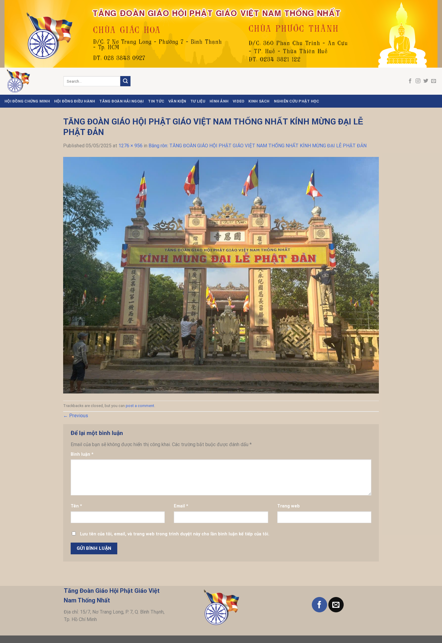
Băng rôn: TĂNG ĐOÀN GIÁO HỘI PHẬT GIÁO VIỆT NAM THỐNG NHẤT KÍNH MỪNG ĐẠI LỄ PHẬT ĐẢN (258, 146)
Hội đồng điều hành (74, 101)
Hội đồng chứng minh (27, 101)
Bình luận (82, 454)
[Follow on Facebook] (410, 81)
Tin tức (156, 101)
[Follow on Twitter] (425, 81)
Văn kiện (177, 101)
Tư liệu (197, 101)
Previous (75, 415)
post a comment (140, 405)
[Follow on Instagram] (418, 81)
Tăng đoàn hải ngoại (121, 101)
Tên (76, 506)
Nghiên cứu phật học (296, 101)
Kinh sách (258, 101)
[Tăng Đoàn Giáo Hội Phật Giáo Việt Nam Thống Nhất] (29, 81)
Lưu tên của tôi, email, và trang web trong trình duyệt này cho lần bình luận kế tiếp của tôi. (174, 534)
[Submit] (125, 81)
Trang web (288, 506)
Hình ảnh (219, 101)
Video (238, 101)
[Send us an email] (433, 81)
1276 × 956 (130, 146)
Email (181, 506)
